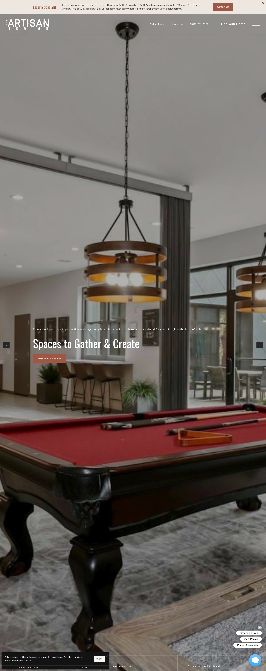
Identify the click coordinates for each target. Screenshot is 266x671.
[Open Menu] (256, 24)
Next (259, 345)
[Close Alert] (263, 4)
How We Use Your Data (28, 667)
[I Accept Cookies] (107, 656)
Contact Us (82, 667)
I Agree (99, 659)
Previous (6, 345)
